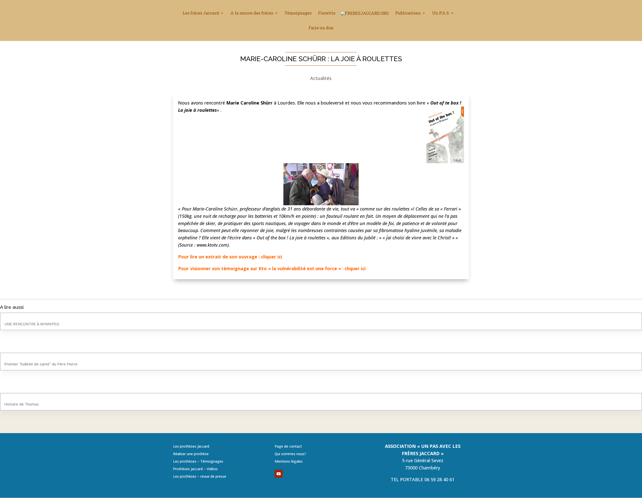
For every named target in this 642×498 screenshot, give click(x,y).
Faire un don (321, 28)
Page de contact (288, 447)
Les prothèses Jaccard (191, 447)
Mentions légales (289, 462)
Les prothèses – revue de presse (199, 477)
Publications (408, 13)
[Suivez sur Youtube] (279, 474)
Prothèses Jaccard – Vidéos (195, 469)
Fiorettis (326, 13)
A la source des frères (251, 13)
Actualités (321, 78)
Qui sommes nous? (290, 454)
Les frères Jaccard (201, 13)
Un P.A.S (440, 13)
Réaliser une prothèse (191, 454)
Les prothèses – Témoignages (198, 462)
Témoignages (298, 13)
